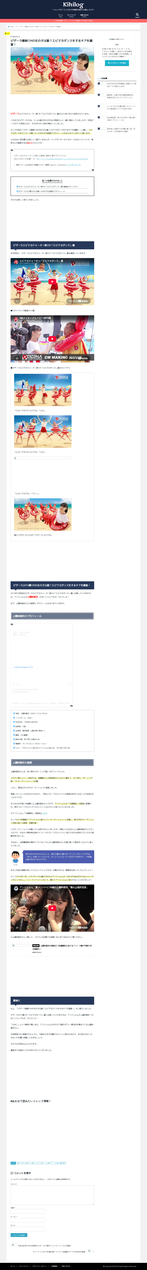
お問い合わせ (84, 15)
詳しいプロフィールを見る (117, 63)
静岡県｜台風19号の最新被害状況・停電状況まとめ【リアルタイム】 (121, 96)
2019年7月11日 (74, 165)
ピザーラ (52, 1163)
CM (14, 1163)
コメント (14, 1184)
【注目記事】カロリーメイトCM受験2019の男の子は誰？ (74, 21)
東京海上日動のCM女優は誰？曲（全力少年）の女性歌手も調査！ (121, 130)
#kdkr (52, 159)
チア (44, 1163)
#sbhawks (58, 159)
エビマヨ (36, 1163)
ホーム (61, 15)
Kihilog (118, 1266)
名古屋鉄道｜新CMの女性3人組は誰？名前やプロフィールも (121, 118)
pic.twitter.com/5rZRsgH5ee (75, 159)
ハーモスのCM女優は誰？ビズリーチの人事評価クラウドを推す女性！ (121, 107)
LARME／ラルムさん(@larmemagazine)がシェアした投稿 (34, 703)
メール (14, 1217)
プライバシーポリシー (39, 1266)
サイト (13, 1225)
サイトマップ (71, 15)
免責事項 (54, 1266)
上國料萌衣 (62, 1163)
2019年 (21, 1163)
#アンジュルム (43, 159)
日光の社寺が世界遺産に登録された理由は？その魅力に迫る (121, 84)
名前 (13, 1208)
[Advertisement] (52, 102)
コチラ (44, 813)
